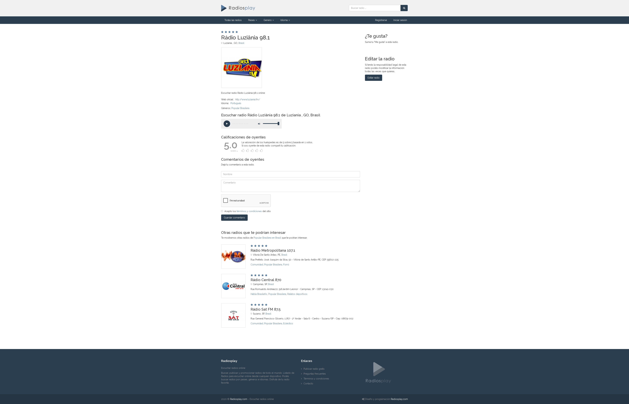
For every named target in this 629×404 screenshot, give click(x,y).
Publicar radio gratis (314, 369)
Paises (251, 20)
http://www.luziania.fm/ (247, 99)
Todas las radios (233, 20)
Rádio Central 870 (266, 280)
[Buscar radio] (404, 8)
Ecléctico (288, 323)
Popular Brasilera (240, 108)
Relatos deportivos (297, 294)
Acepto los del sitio (247, 211)
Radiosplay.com (238, 399)
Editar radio (374, 77)
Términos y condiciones (316, 378)
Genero (268, 20)
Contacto (308, 383)
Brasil (241, 43)
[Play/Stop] (227, 123)
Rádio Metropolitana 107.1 (273, 250)
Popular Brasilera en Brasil (267, 237)
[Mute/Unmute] (258, 123)
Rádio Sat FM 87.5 (266, 309)
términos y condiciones (249, 211)
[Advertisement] (309, 54)
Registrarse (381, 20)
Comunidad (257, 264)
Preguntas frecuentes (315, 373)
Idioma (284, 20)
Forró (286, 264)
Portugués (235, 103)
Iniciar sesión (400, 20)
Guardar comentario (234, 217)
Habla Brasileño (259, 294)
